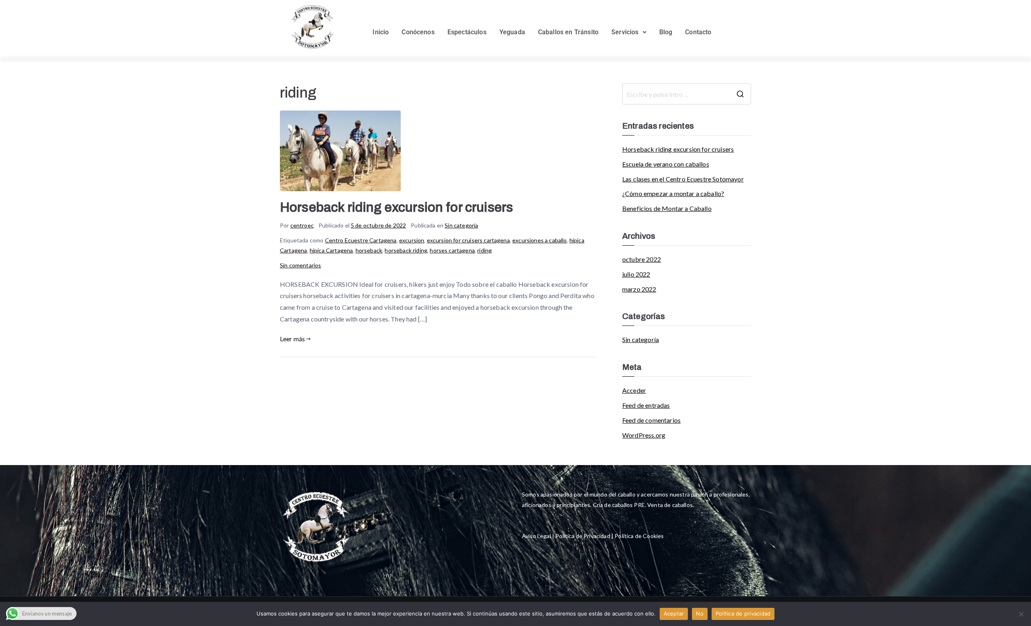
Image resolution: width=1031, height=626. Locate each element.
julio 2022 (636, 274)
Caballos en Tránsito (568, 32)
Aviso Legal (536, 535)
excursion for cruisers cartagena (468, 240)
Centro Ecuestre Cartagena (361, 240)
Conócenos (418, 32)
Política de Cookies (639, 535)
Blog (666, 32)
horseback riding (406, 250)
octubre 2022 (641, 259)
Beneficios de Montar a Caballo (667, 208)
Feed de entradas (646, 405)
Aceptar (674, 613)
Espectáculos (467, 32)
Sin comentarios (300, 265)
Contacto (698, 32)
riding (484, 250)
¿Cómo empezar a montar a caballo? (673, 193)
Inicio (381, 32)
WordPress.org (643, 435)
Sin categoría (461, 225)
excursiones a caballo (539, 240)
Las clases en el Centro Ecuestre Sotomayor (683, 179)
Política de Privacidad (582, 535)
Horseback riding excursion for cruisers (396, 207)
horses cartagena (452, 250)
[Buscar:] (687, 94)
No (700, 613)
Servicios (624, 32)
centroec (302, 225)
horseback (369, 250)
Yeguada (512, 32)
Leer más (292, 338)
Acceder (634, 390)
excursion (411, 240)
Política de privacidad (743, 613)
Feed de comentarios (651, 420)
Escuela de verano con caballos (665, 164)
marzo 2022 (639, 289)
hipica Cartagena (331, 250)
